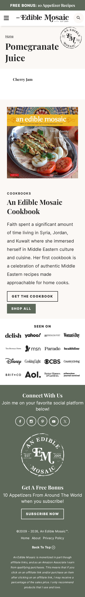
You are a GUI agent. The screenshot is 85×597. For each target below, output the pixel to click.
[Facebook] (20, 421)
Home (9, 36)
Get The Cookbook (32, 296)
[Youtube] (53, 421)
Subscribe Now (42, 514)
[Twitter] (65, 421)
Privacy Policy (53, 538)
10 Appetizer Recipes (42, 5)
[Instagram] (31, 421)
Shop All (21, 308)
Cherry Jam (22, 79)
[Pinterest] (42, 421)
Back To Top (41, 547)
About (36, 538)
